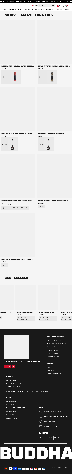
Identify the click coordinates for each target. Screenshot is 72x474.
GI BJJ (20, 9)
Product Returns (52, 353)
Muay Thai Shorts (11, 415)
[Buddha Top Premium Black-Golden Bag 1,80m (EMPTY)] (17, 42)
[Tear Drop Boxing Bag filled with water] (17, 176)
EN (55, 438)
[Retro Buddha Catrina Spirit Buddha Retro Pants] (25, 297)
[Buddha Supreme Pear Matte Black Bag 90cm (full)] (17, 235)
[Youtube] (6, 366)
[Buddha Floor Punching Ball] (54, 109)
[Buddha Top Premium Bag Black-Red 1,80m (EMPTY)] (54, 42)
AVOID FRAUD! (51, 370)
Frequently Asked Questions (56, 343)
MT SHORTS (49, 9)
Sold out (7, 77)
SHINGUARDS (12, 9)
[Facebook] (13, 366)
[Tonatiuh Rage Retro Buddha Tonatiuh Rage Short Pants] (48, 297)
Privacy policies (11, 401)
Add (6, 144)
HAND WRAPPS (28, 9)
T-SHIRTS (67, 9)
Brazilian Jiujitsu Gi (12, 418)
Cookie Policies (11, 405)
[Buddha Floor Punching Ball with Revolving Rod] (17, 109)
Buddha (8, 380)
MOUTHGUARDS (39, 9)
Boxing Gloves (11, 411)
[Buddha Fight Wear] (35, 5)
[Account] (63, 6)
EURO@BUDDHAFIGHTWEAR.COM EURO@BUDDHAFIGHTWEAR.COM (28, 391)
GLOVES (4, 9)
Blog (48, 367)
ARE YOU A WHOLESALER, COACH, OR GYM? (22, 362)
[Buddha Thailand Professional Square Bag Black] (54, 176)
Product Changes (52, 350)
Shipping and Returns (54, 340)
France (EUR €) (45, 438)
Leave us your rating (53, 356)
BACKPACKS (58, 9)
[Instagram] (9, 366)
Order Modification (53, 347)
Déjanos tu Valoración (54, 373)
